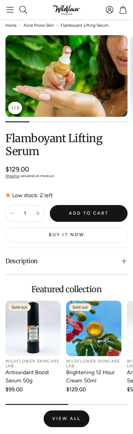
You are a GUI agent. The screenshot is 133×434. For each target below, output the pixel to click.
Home (11, 25)
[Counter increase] (38, 213)
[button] (10, 9)
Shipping (12, 176)
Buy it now (67, 234)
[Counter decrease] (12, 213)
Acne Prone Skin (39, 25)
